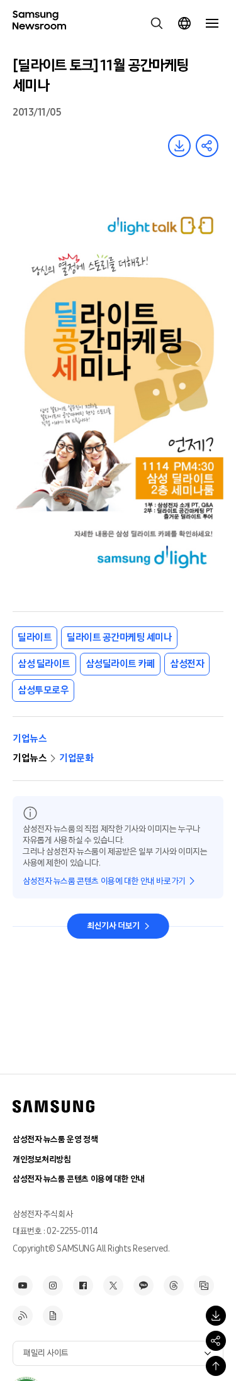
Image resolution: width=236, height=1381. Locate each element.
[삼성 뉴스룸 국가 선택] (184, 23)
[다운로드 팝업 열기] (216, 1316)
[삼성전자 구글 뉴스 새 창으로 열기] (53, 1316)
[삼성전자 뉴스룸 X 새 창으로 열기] (113, 1285)
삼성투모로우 (43, 690)
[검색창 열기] (156, 23)
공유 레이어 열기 (207, 145)
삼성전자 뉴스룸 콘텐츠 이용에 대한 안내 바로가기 (104, 881)
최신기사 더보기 (113, 925)
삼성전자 (187, 664)
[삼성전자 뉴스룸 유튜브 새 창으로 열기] (23, 1285)
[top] (216, 1366)
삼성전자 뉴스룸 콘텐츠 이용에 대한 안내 (79, 1179)
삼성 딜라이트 (44, 664)
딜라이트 (35, 637)
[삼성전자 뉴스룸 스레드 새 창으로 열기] (174, 1285)
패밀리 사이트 (46, 1353)
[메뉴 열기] (212, 23)
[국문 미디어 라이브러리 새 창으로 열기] (204, 1285)
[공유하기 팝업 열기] (216, 1341)
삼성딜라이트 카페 (120, 664)
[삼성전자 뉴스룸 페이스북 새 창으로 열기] (83, 1285)
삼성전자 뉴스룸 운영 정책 (55, 1139)
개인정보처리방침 (42, 1159)
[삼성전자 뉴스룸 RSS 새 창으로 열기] (23, 1316)
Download (179, 145)
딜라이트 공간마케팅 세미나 (119, 637)
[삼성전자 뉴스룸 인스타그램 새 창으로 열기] (53, 1285)
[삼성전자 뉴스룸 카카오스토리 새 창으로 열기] (143, 1285)
